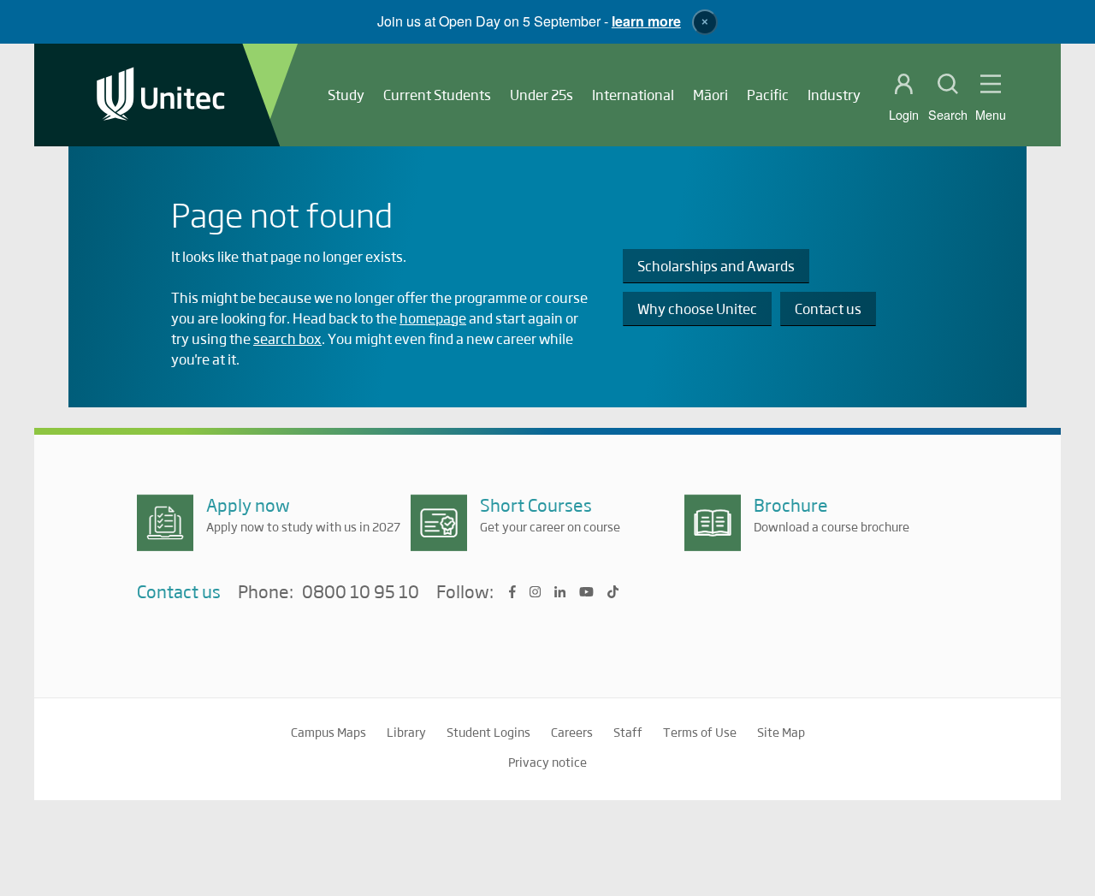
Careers (572, 731)
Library (406, 731)
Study (346, 94)
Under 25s (541, 94)
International (633, 94)
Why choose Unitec (697, 308)
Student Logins (488, 731)
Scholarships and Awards (716, 266)
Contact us (828, 308)
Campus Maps (328, 731)
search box (287, 338)
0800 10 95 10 (360, 592)
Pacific (768, 94)
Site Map (781, 731)
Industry (834, 94)
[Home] (160, 95)
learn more (646, 21)
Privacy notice (547, 761)
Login (904, 114)
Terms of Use (700, 731)
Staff (627, 731)
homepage (433, 318)
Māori (710, 94)
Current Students (437, 94)
